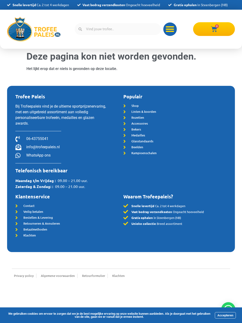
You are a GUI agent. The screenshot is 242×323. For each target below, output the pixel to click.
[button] (170, 29)
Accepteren (225, 315)
